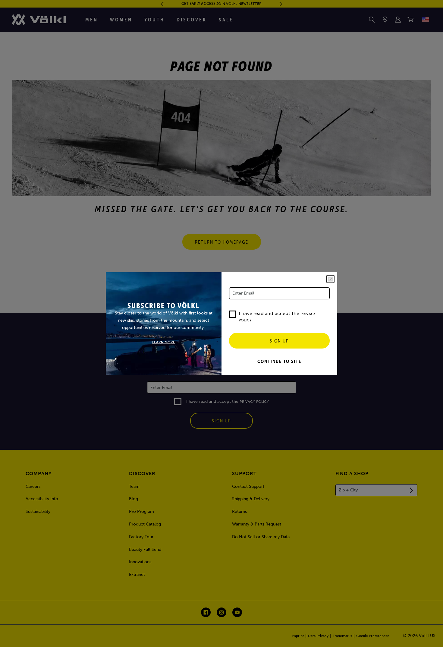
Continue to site (279, 361)
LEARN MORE (163, 342)
